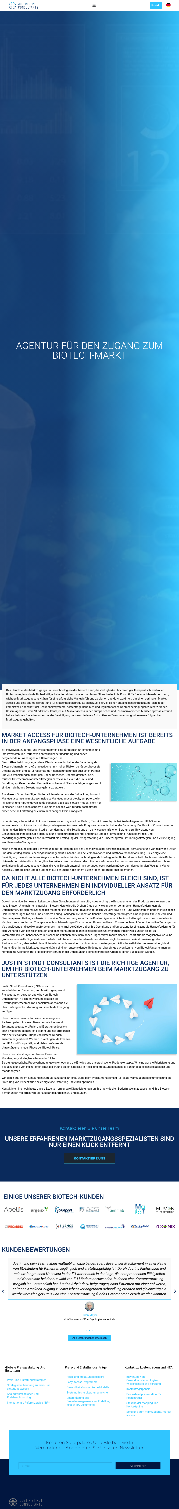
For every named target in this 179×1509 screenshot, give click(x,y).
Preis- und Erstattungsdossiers (85, 1376)
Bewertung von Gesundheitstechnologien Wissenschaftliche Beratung (143, 1380)
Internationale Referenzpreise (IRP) (28, 1402)
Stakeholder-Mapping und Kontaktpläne (142, 1404)
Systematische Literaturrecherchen (88, 1392)
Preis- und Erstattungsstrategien (26, 1380)
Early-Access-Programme (82, 1382)
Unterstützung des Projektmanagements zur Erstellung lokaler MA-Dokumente (88, 1401)
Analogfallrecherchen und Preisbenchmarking (23, 1395)
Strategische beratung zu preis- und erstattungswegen (29, 1387)
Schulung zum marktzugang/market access (148, 1413)
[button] (3, 1291)
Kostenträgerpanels (138, 1389)
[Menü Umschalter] (94, 5)
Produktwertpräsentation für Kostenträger (143, 1396)
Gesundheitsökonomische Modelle (88, 1387)
